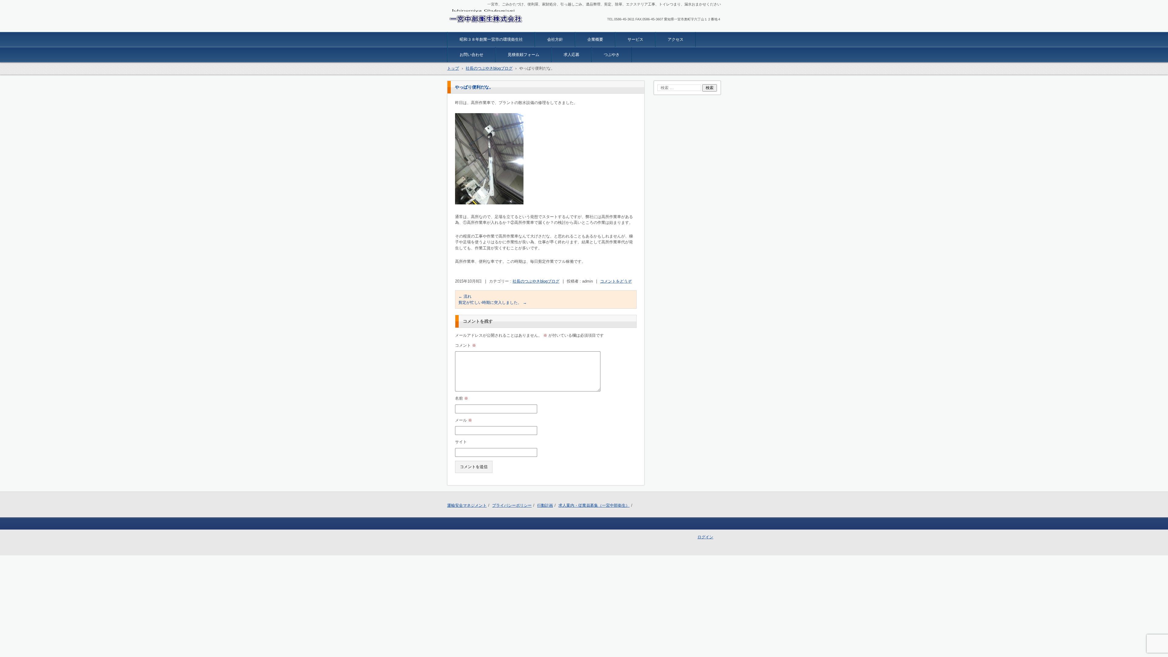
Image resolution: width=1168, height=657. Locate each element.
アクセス (675, 39)
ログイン (705, 537)
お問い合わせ (471, 54)
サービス (635, 39)
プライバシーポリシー (512, 505)
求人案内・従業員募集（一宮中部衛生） (594, 505)
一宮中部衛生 (464, 28)
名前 (461, 398)
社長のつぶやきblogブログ (536, 281)
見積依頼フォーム (523, 54)
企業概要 (595, 39)
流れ (464, 296)
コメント (465, 345)
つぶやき (612, 54)
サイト (461, 442)
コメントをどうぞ (616, 281)
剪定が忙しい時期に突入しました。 (492, 302)
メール (463, 420)
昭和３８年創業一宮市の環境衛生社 (491, 39)
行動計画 (545, 505)
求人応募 (571, 54)
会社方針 (555, 39)
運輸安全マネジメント (467, 505)
